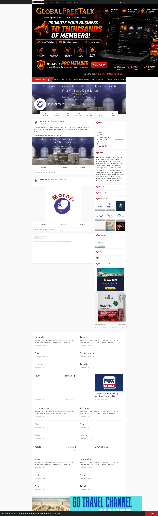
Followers (102, 235)
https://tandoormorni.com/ (106, 129)
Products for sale (105, 263)
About (96, 327)
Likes (101, 252)
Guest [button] (123, 2)
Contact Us (114, 327)
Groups (101, 258)
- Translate (43, 123)
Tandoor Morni (56, 103)
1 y (39, 123)
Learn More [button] (57, 513)
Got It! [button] (152, 513)
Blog (104, 327)
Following (102, 198)
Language (123, 324)
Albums (101, 193)
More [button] (123, 328)
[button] (63, 2)
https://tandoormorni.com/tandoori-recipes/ (47, 135)
